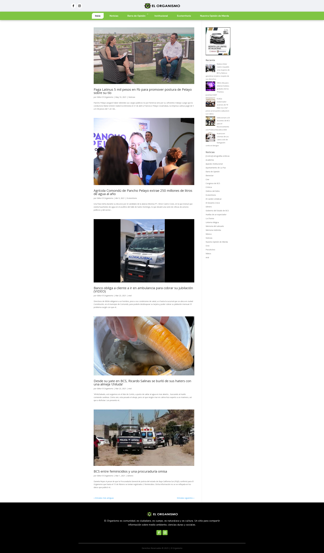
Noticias (114, 15)
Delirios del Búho (213, 191)
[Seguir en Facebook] (73, 5)
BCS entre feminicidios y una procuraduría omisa (130, 471)
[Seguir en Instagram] (79, 5)
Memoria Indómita (213, 230)
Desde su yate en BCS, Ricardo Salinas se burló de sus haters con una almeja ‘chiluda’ (142, 382)
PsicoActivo (210, 249)
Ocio (207, 245)
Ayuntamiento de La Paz (216, 167)
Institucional (161, 15)
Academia (210, 160)
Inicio (97, 15)
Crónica (209, 187)
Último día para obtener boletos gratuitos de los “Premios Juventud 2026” (217, 89)
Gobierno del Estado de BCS (217, 210)
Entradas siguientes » (185, 498)
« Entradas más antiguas (104, 498)
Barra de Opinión (136, 15)
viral (129, 295)
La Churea (210, 218)
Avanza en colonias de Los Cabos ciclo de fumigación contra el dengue (217, 139)
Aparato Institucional (214, 164)
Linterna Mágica (212, 222)
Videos (208, 253)
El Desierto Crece (213, 203)
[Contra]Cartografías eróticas (218, 156)
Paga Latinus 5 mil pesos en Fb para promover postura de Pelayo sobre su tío (143, 91)
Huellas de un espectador (216, 214)
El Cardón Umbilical (213, 199)
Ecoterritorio (184, 15)
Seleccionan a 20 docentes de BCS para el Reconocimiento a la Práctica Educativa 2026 (218, 124)
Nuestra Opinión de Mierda (214, 15)
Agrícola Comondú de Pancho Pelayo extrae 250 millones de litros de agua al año (143, 192)
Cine (207, 179)
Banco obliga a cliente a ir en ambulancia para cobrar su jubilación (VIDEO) (143, 289)
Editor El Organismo (105, 97)
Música (208, 234)
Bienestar (210, 175)
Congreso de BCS (213, 183)
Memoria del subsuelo (215, 226)
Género (130, 475)
